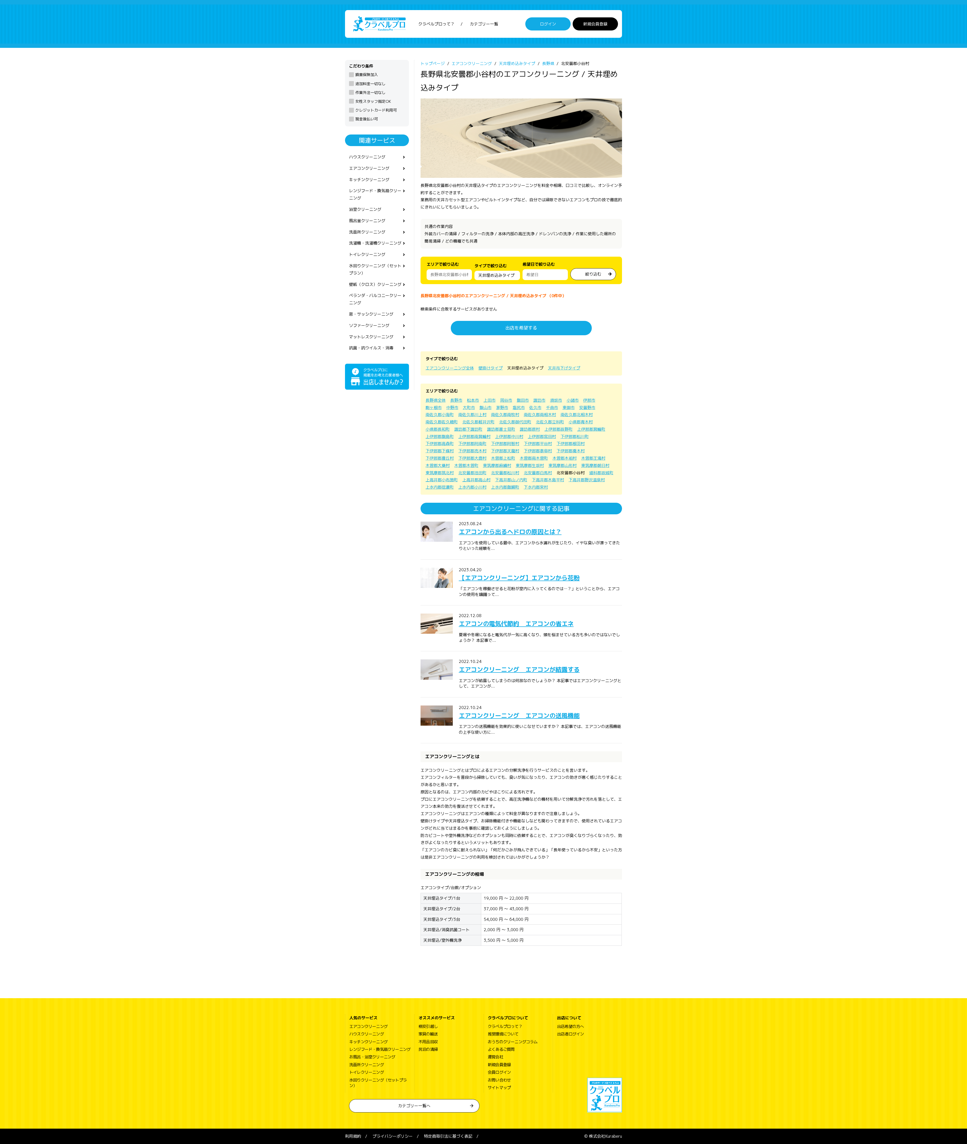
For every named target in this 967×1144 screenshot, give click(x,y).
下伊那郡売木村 (472, 451)
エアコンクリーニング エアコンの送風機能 (519, 715)
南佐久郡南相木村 (540, 414)
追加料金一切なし (370, 83)
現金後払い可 (366, 119)
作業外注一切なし (370, 92)
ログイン (548, 24)
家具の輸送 (428, 1034)
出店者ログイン (570, 1034)
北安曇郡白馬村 (538, 473)
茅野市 (502, 407)
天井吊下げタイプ (564, 368)
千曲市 (552, 407)
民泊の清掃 (428, 1049)
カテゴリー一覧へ (414, 1105)
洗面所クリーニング (367, 232)
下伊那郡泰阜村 (538, 451)
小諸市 (573, 400)
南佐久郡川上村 (472, 414)
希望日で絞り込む (539, 264)
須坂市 (556, 400)
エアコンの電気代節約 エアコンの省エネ (516, 623)
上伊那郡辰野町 (558, 429)
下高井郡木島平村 (548, 480)
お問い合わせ (499, 1080)
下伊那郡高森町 (440, 443)
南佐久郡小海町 (440, 414)
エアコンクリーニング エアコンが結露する (519, 669)
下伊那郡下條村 (440, 451)
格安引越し (428, 1026)
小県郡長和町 (438, 429)
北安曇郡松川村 (505, 473)
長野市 (456, 400)
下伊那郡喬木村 (571, 451)
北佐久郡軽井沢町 (478, 422)
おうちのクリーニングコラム (513, 1042)
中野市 (452, 407)
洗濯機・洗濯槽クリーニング (375, 243)
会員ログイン (499, 1072)
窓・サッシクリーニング (371, 314)
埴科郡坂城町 (601, 473)
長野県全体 (436, 400)
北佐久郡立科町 (550, 422)
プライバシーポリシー (392, 1136)
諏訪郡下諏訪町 (468, 429)
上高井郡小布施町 (442, 480)
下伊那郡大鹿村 (472, 458)
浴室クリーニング (365, 209)
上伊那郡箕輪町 (591, 429)
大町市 (469, 407)
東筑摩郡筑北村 (440, 473)
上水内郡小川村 (472, 487)
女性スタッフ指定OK (373, 101)
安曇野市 (587, 407)
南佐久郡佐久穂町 (442, 422)
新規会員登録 (595, 24)
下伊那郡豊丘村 (440, 458)
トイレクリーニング (367, 254)
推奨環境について (503, 1034)
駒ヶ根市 (434, 407)
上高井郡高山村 (476, 480)
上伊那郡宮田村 (542, 436)
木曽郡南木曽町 (534, 458)
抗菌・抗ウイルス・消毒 (371, 348)
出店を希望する (521, 328)
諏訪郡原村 (530, 429)
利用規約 (353, 1136)
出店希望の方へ (570, 1026)
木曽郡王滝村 (593, 458)
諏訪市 (539, 400)
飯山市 (485, 407)
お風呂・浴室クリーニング (372, 1057)
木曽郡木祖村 (564, 458)
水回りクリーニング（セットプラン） (375, 269)
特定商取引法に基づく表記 (448, 1136)
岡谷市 (506, 400)
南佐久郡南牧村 (505, 414)
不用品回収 (428, 1042)
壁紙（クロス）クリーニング (375, 284)
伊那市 (589, 400)
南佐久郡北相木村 (577, 414)
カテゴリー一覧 (484, 24)
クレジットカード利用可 (376, 110)
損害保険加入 (366, 74)
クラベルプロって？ (436, 24)
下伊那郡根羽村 (571, 443)
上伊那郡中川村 (509, 436)
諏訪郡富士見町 (501, 429)
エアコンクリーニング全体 (450, 368)
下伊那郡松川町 (575, 436)
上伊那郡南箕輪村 (474, 436)
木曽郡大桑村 (438, 465)
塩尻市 (519, 407)
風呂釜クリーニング (367, 220)
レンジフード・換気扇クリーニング (375, 194)
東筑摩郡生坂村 (530, 465)
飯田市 (523, 400)
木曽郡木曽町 (466, 465)
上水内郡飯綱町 (505, 487)
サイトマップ (499, 1087)
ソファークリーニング (369, 325)
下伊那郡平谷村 (538, 443)
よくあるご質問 (501, 1049)
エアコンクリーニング (369, 168)
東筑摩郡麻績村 (497, 465)
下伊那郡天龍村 (505, 451)
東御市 (569, 407)
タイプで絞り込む (490, 265)
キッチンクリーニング (369, 179)
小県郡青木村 (581, 422)
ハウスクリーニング (367, 157)
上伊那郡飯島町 (440, 436)
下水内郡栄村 (536, 487)
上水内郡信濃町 (440, 487)
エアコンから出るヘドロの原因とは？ (510, 531)
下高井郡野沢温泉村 (587, 480)
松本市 (473, 400)
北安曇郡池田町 (472, 473)
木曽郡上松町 (503, 458)
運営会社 (495, 1057)
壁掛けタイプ (490, 368)
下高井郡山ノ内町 (511, 480)
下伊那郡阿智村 (505, 443)
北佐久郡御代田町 (515, 422)
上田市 (490, 400)
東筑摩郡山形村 (562, 465)
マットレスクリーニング (371, 337)
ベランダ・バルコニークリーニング (375, 299)
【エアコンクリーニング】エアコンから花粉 (519, 578)
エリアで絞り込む (443, 264)
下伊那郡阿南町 (472, 443)
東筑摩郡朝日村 (595, 465)
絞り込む (593, 274)
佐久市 (535, 407)
